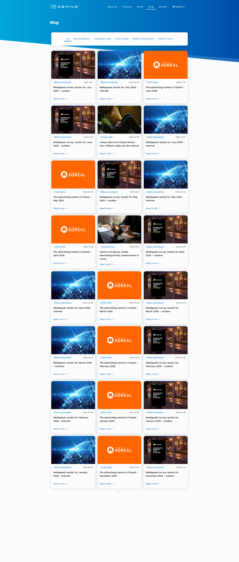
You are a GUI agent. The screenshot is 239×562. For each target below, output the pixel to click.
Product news (165, 38)
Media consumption (143, 38)
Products (127, 6)
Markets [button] (179, 6)
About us (112, 6)
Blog (151, 6)
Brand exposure (81, 38)
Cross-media (122, 38)
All (67, 38)
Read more (59, 98)
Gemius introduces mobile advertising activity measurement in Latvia (119, 255)
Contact (162, 6)
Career (140, 6)
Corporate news (102, 38)
